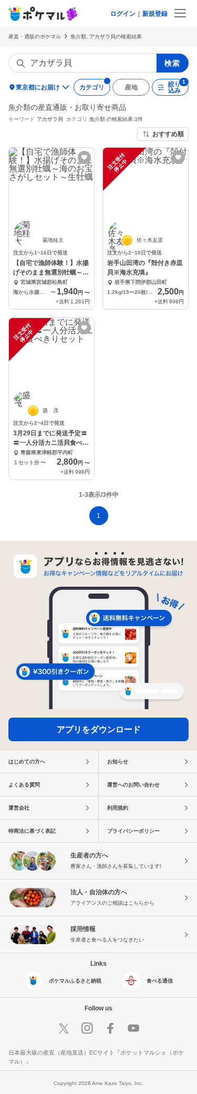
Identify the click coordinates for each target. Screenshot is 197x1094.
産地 (131, 87)
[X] (64, 1028)
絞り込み (174, 87)
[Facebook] (110, 1028)
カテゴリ (92, 87)
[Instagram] (87, 1028)
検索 (172, 63)
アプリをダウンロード (99, 729)
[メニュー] (180, 13)
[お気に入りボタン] (84, 157)
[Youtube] (133, 1028)
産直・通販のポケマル (34, 36)
